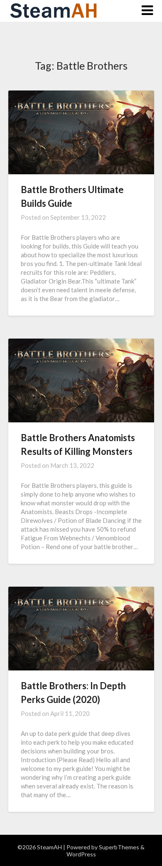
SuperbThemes (119, 847)
